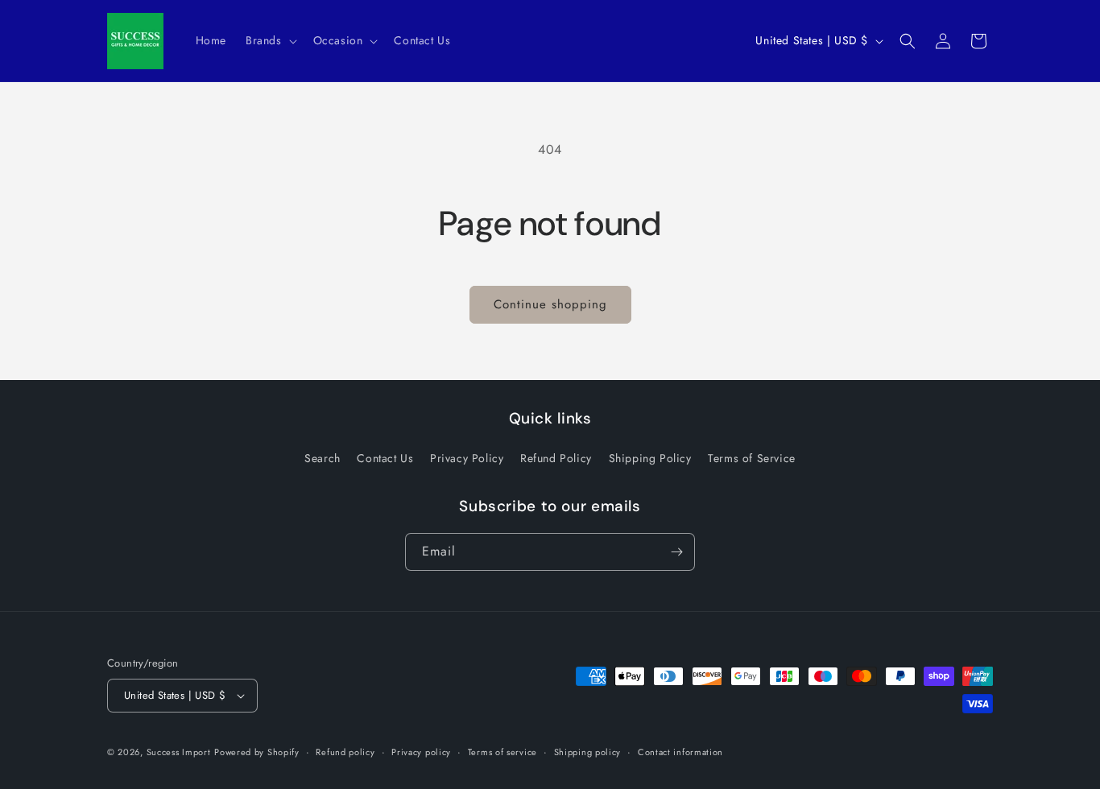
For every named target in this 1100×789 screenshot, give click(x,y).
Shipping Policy (650, 458)
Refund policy (345, 752)
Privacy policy (421, 752)
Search (322, 458)
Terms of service (502, 752)
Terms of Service (752, 458)
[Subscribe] (676, 552)
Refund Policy (556, 458)
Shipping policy (588, 752)
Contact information (680, 752)
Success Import (179, 752)
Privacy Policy (466, 458)
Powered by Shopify (257, 752)
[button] (270, 40)
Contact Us (385, 458)
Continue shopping (550, 304)
